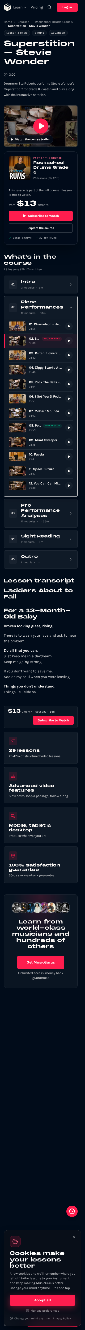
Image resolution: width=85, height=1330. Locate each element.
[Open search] (49, 7)
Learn (18, 7)
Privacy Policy (62, 1318)
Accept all (42, 1300)
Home (8, 21)
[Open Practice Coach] (72, 1211)
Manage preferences (44, 1310)
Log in (67, 7)
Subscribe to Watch (43, 216)
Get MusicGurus (41, 962)
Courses (23, 21)
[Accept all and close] (74, 1237)
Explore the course (40, 228)
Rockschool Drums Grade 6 (54, 21)
